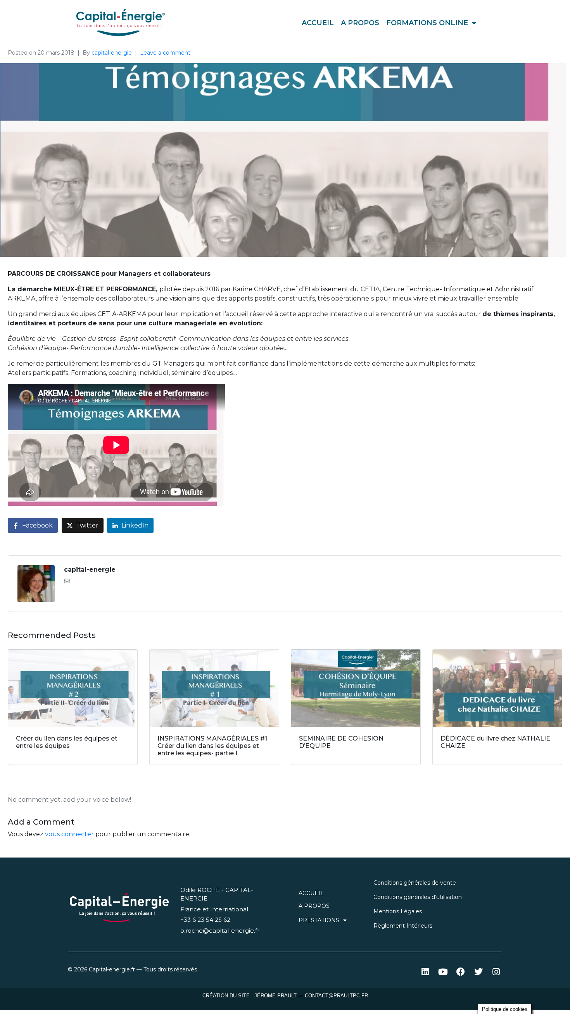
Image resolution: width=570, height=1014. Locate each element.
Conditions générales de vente (414, 882)
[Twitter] (478, 972)
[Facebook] (461, 972)
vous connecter (69, 834)
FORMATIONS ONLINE (427, 23)
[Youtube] (443, 972)
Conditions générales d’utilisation (417, 897)
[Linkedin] (425, 972)
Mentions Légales (397, 911)
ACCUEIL (318, 23)
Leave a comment (165, 52)
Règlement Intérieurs (402, 925)
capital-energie (112, 52)
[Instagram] (496, 972)
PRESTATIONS (319, 920)
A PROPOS (360, 23)
